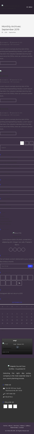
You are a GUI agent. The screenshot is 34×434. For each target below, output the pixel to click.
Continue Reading (7, 63)
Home (5, 425)
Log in (2, 216)
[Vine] (8, 283)
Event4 (4, 109)
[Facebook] (15, 249)
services (3, 203)
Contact (21, 427)
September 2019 (6, 192)
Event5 (4, 76)
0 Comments (15, 44)
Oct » (3, 330)
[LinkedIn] (24, 277)
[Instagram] (23, 249)
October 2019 (5, 189)
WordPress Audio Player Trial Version (24, 355)
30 (2, 326)
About (10, 425)
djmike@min (5, 42)
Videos (22, 425)
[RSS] (19, 283)
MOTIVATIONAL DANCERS (9, 166)
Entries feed (4, 219)
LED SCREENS (5, 174)
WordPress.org (5, 224)
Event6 (4, 38)
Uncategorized (5, 44)
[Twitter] (11, 249)
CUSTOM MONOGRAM (8, 162)
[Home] (2, 32)
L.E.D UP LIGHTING (7, 170)
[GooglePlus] (19, 249)
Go (30, 266)
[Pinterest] (30, 277)
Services (16, 425)
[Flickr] (2, 283)
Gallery (28, 425)
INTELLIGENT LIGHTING (9, 159)
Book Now (9, 397)
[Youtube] (13, 283)
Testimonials (13, 427)
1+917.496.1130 (10, 394)
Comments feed (6, 221)
